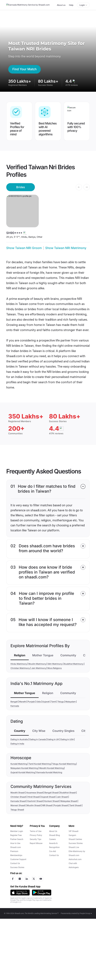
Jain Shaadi (62, 797)
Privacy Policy (36, 835)
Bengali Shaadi (51, 792)
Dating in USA (67, 739)
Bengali (14, 701)
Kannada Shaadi (18, 801)
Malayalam (70, 701)
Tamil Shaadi (75, 805)
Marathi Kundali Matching (51, 768)
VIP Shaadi (73, 831)
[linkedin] (26, 878)
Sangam (72, 835)
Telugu (61, 701)
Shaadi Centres (75, 839)
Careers (52, 839)
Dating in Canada (37, 739)
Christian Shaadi (18, 797)
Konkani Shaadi (51, 801)
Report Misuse (36, 843)
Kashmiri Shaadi (35, 801)
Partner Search (16, 839)
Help (71, 5)
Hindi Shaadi (34, 797)
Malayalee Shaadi (68, 801)
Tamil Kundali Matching (40, 764)
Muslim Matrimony (37, 664)
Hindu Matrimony (18, 664)
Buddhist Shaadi (68, 792)
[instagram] (19, 878)
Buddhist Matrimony (73, 664)
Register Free (16, 835)
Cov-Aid (52, 851)
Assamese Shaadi (34, 792)
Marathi (22, 701)
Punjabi (31, 701)
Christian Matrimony (20, 668)
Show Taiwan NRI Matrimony (65, 248)
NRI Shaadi (47, 805)
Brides (20, 187)
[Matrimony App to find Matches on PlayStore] (41, 892)
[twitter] (33, 878)
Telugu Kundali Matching (64, 764)
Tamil (53, 701)
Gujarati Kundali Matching (22, 772)
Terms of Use (35, 831)
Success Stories (17, 867)
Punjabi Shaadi (61, 805)
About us (61, 5)
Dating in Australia (19, 739)
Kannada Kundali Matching (49, 772)
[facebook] (12, 878)
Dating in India (17, 743)
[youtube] (40, 878)
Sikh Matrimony (55, 664)
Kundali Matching (18, 764)
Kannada (14, 706)
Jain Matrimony (38, 668)
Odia (38, 701)
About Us (53, 831)
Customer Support (18, 859)
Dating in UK (53, 739)
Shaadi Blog (54, 835)
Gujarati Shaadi (48, 797)
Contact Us (15, 863)
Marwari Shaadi (17, 805)
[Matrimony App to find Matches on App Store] (20, 892)
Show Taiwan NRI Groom (24, 248)
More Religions (55, 668)
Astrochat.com (75, 859)
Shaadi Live (74, 847)
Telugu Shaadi (17, 809)
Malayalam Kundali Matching (24, 768)
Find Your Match (24, 69)
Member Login (16, 831)
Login (82, 5)
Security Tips (35, 839)
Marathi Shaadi (17, 792)
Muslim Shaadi (34, 805)
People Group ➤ (86, 913)
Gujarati (46, 701)
